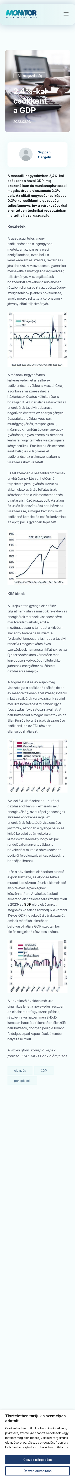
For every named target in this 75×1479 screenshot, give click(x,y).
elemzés (20, 1070)
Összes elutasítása (38, 1471)
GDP (27, 904)
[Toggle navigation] (66, 14)
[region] (37, 1444)
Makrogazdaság (30, 76)
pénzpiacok (22, 1080)
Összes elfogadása (37, 1459)
